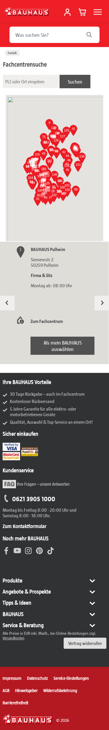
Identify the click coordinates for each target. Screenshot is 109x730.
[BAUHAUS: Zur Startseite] (27, 11)
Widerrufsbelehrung (60, 690)
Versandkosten (13, 638)
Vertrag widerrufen (85, 643)
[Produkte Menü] (97, 12)
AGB (6, 690)
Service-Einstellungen (71, 678)
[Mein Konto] (67, 12)
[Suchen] (92, 34)
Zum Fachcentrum (47, 321)
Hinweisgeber (26, 690)
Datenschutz (37, 678)
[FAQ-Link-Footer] (36, 487)
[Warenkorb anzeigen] (82, 12)
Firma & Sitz (41, 275)
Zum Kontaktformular (25, 526)
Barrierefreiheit (15, 702)
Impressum (12, 678)
